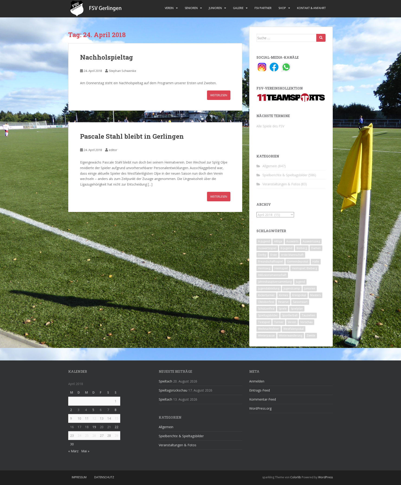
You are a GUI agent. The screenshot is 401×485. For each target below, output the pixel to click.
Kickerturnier (266, 295)
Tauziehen (308, 315)
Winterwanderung (290, 335)
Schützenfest (266, 309)
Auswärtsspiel (267, 248)
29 (116, 435)
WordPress (325, 477)
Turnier (279, 322)
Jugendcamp (292, 288)
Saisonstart (300, 302)
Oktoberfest (266, 302)
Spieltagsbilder (268, 315)
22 (116, 427)
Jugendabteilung (268, 288)
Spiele (283, 309)
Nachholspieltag (106, 57)
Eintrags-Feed (259, 390)
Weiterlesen (218, 95)
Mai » (85, 451)
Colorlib (295, 477)
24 (79, 435)
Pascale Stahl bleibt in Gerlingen (132, 136)
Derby (262, 255)
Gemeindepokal (297, 261)
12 (94, 418)
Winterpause (266, 335)
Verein (169, 8)
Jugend (300, 282)
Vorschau (306, 322)
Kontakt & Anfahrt (311, 8)
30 (72, 444)
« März (73, 451)
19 (94, 427)
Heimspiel (281, 268)
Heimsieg (264, 268)
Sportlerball (290, 315)
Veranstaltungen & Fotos (281, 184)
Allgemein (269, 166)
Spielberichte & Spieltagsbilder (284, 175)
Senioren (191, 8)
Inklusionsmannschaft (272, 275)
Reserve (283, 302)
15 (116, 418)
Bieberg (302, 248)
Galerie (238, 8)
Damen (316, 248)
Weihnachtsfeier (268, 329)
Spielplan (297, 309)
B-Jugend (286, 248)
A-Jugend (264, 241)
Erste (273, 255)
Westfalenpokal (293, 329)
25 (87, 435)
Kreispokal (299, 295)
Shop (282, 8)
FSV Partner (263, 8)
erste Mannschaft (292, 255)
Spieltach (165, 381)
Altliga (278, 241)
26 (94, 435)
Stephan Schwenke (122, 71)
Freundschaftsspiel (270, 261)
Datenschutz (104, 477)
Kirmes (283, 295)
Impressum (79, 477)
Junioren (215, 8)
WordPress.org (260, 408)
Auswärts (292, 241)
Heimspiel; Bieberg (304, 268)
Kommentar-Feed (262, 399)
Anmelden (256, 381)
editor (113, 150)
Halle (315, 261)
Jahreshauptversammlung (275, 282)
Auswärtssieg (311, 241)
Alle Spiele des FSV (270, 126)
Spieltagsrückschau (173, 390)
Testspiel (264, 322)
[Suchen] (321, 38)
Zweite (311, 335)
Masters (315, 295)
